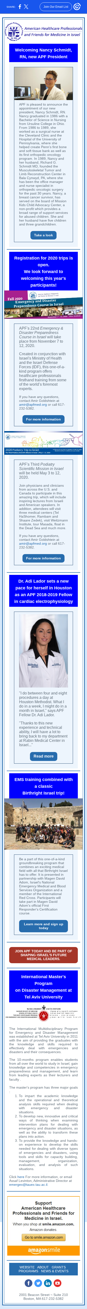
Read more (44, 756)
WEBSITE (27, 1267)
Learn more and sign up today (43, 926)
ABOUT (43, 1267)
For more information (43, 419)
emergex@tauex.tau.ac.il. (28, 1184)
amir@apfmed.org (33, 404)
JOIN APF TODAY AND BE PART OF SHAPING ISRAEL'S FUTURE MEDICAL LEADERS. (43, 955)
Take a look (43, 235)
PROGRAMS (28, 1271)
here (20, 1177)
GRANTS (59, 1267)
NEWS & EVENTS (54, 1271)
